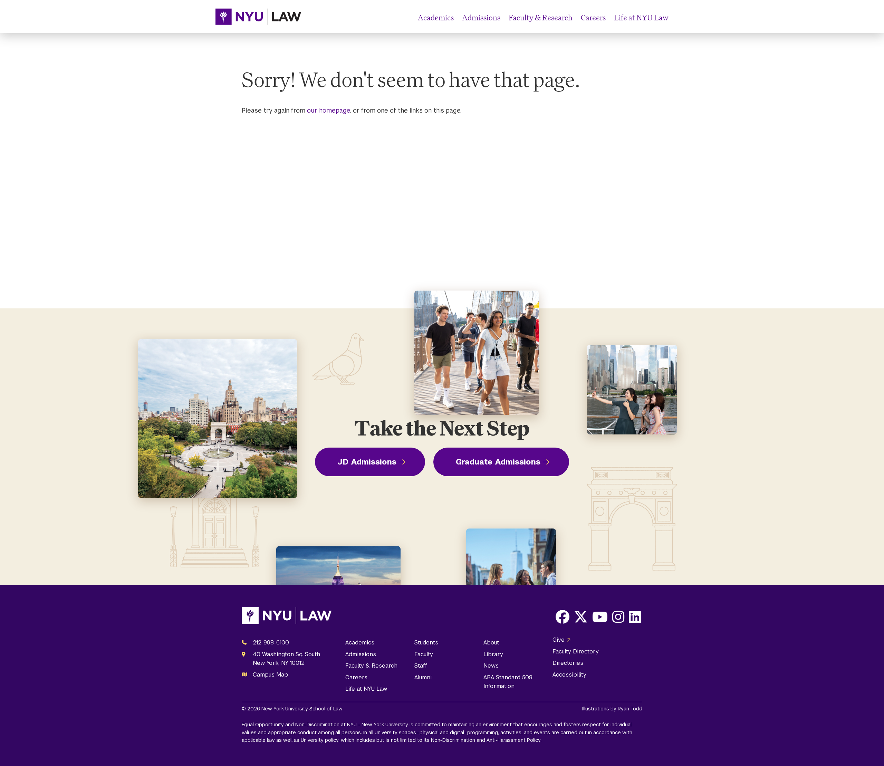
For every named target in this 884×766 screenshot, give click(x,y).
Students (426, 642)
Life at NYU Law (641, 17)
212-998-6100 (271, 642)
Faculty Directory (575, 651)
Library (493, 654)
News (491, 665)
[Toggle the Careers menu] (608, 18)
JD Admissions (366, 462)
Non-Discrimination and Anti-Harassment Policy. (486, 740)
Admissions (481, 17)
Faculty (423, 654)
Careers (593, 17)
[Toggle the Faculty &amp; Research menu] (575, 18)
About (491, 642)
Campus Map (270, 674)
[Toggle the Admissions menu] (503, 18)
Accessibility (569, 674)
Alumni (423, 677)
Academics (436, 17)
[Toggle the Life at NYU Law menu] (663, 18)
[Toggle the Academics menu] (456, 18)
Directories (567, 663)
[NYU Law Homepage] (258, 16)
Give (558, 639)
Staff (420, 665)
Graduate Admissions (498, 462)
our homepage (328, 110)
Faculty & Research (541, 17)
